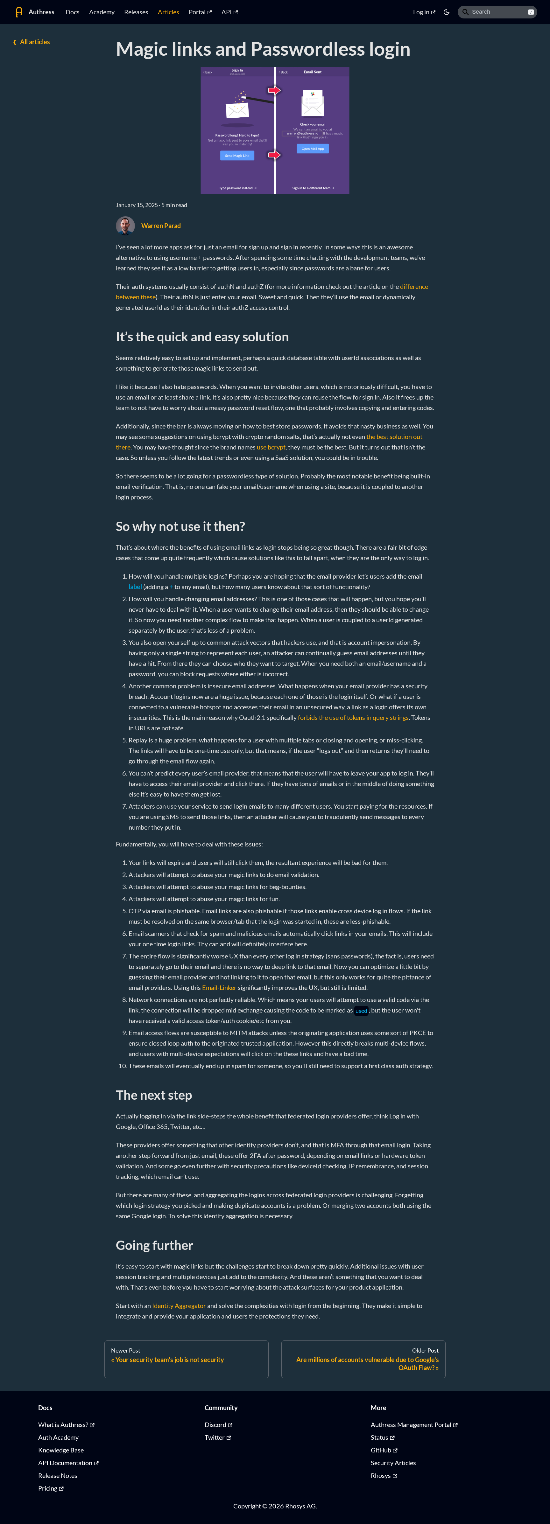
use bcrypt (271, 447)
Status (379, 1437)
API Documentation (65, 1462)
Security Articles (393, 1462)
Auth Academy (58, 1437)
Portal (197, 12)
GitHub (381, 1450)
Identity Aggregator (179, 1305)
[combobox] (497, 12)
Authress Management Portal (411, 1424)
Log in (421, 12)
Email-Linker (219, 987)
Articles (168, 12)
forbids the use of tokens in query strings (353, 717)
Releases (136, 12)
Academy (102, 12)
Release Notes (57, 1475)
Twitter (215, 1437)
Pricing (47, 1488)
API (227, 12)
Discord (215, 1424)
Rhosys (381, 1475)
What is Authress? (63, 1424)
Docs (73, 12)
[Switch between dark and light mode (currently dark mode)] (446, 12)
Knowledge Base (61, 1450)
